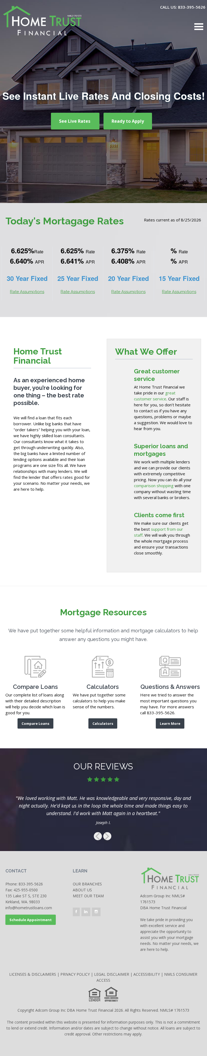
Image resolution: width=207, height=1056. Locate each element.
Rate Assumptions (27, 291)
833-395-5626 (31, 883)
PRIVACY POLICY (75, 974)
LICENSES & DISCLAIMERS (32, 974)
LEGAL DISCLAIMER (111, 974)
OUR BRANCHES (87, 883)
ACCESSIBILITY (146, 974)
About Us (82, 889)
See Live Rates (75, 121)
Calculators (102, 723)
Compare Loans (35, 723)
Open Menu (198, 27)
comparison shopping (154, 485)
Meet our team (88, 895)
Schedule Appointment (30, 919)
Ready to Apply (128, 121)
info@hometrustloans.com (28, 907)
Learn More (170, 723)
